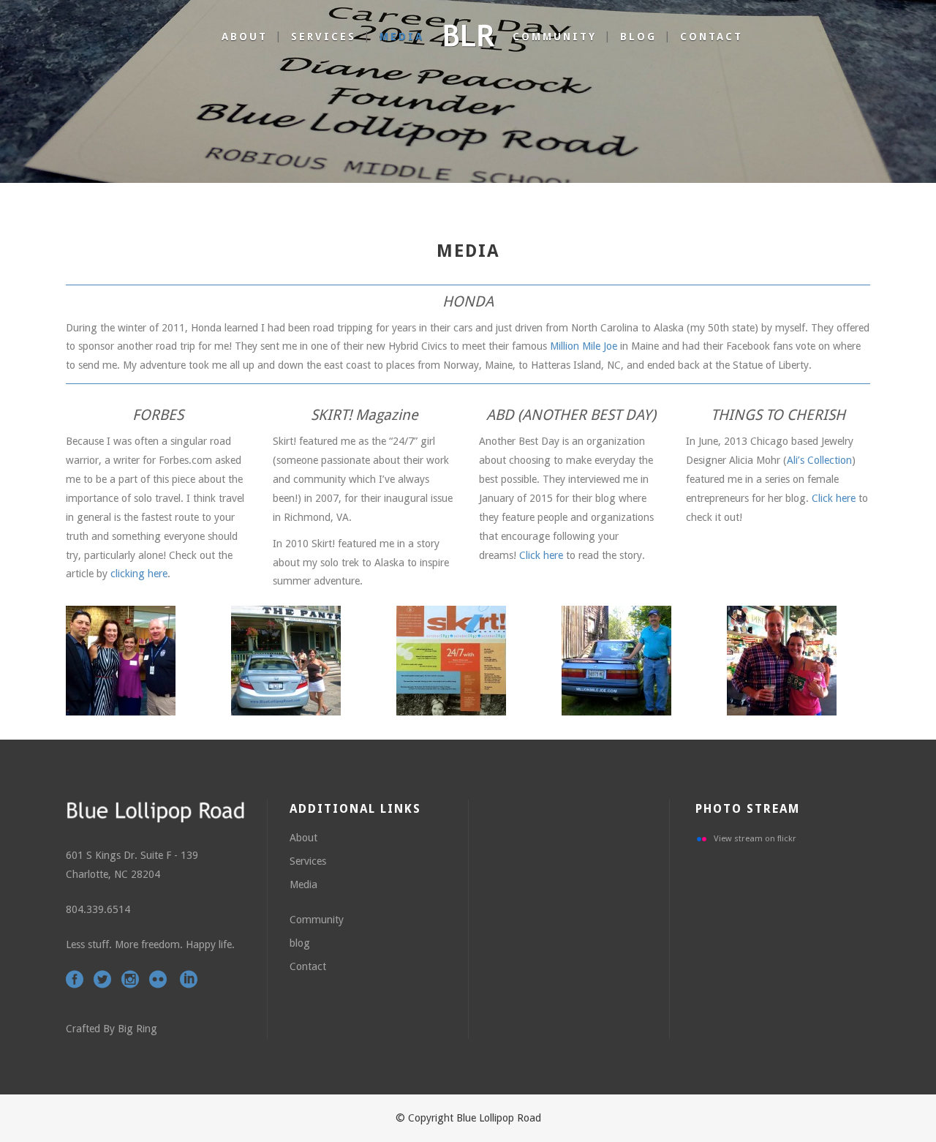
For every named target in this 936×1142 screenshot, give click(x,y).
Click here (541, 555)
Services (308, 861)
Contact (308, 966)
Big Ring (137, 1028)
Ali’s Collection (819, 460)
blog (300, 943)
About (303, 838)
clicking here (138, 573)
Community (317, 919)
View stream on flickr (755, 838)
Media (303, 884)
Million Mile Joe (583, 346)
